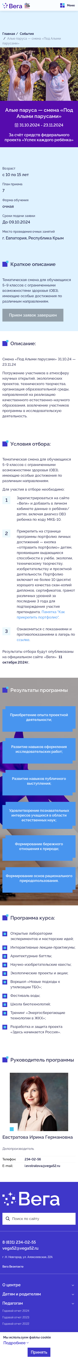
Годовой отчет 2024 (15, 1310)
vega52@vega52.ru (20, 1248)
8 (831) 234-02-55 (19, 1242)
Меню (71, 5)
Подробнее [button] (15, 1342)
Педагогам (12, 1303)
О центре (11, 1285)
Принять (39, 1352)
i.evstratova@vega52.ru (42, 1166)
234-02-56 (33, 1159)
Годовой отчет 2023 (15, 1317)
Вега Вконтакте (12, 1266)
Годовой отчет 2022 (15, 1323)
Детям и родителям (21, 1294)
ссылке (23, 640)
